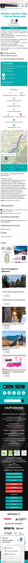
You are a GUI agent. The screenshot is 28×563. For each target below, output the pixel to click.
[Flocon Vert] (10, 453)
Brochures (14, 484)
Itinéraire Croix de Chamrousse (12, 213)
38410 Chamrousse (14, 465)
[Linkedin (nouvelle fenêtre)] (23, 393)
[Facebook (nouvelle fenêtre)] (4, 393)
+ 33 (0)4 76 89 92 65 (14, 467)
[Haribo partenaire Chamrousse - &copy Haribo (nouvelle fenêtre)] (7, 518)
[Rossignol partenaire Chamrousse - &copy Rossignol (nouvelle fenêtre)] (14, 514)
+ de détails (6, 295)
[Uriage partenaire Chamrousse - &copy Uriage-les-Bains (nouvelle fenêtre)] (8, 533)
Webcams (22, 6)
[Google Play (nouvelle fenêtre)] (20, 386)
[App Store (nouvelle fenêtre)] (8, 386)
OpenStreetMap (24, 163)
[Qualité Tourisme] (24, 453)
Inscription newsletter (14, 398)
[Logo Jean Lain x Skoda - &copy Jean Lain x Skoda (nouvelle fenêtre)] (14, 523)
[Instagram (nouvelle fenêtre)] (14, 393)
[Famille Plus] (17, 453)
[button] (6, 158)
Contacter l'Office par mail (15, 470)
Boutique (14, 487)
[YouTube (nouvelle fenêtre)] (9, 393)
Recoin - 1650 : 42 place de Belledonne (14, 460)
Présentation (11, 28)
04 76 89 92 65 (10, 75)
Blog (14, 491)
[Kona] (20, 528)
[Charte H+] (4, 453)
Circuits (14, 28)
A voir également (16, 28)
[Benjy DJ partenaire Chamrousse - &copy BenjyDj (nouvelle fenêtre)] (9, 528)
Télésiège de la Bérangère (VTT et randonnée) (17, 441)
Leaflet (19, 163)
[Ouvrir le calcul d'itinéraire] (2, 137)
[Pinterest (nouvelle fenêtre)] (18, 393)
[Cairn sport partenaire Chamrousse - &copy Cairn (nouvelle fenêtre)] (20, 518)
